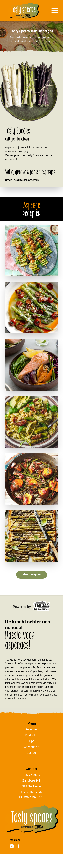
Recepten (31, 729)
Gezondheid (31, 747)
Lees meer (20, 698)
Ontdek (9, 180)
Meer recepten (32, 574)
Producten (31, 735)
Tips (31, 741)
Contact (31, 753)
